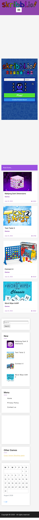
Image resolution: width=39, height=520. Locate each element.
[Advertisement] (19, 39)
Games (7, 197)
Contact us (11, 407)
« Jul (5, 502)
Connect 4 (9, 269)
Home (9, 398)
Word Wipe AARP (12, 303)
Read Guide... (7, 168)
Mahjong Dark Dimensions (15, 194)
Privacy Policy (13, 403)
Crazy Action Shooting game (14, 455)
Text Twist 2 (10, 228)
